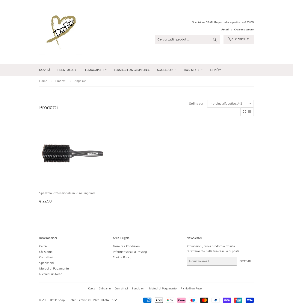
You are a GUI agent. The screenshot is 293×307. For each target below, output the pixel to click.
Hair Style (192, 70)
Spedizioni (46, 263)
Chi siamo (46, 251)
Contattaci (46, 257)
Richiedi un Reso (50, 274)
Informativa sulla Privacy (130, 251)
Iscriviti (245, 261)
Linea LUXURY (66, 70)
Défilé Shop (57, 300)
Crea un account (244, 29)
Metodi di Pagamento (54, 268)
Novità (44, 70)
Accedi (225, 29)
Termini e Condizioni (126, 246)
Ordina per (196, 103)
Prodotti (60, 81)
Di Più (214, 69)
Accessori (165, 70)
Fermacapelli (94, 70)
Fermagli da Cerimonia (132, 70)
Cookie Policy (122, 257)
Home (43, 81)
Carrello (241, 39)
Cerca (43, 246)
